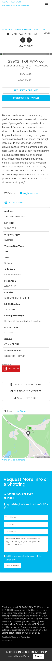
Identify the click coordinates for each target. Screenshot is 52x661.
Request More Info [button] (26, 90)
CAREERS (24, 5)
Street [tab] (23, 411)
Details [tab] (11, 193)
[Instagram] (29, 40)
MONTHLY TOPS (10, 29)
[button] (3, 54)
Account (27, 46)
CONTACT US (38, 29)
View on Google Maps (13, 459)
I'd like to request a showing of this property (24, 558)
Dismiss (38, 656)
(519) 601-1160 (29, 34)
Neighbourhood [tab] (30, 193)
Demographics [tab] (15, 202)
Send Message (12, 566)
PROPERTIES (24, 29)
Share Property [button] (27, 398)
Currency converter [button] (27, 391)
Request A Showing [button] (26, 98)
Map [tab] (9, 411)
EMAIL (13, 34)
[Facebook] (23, 40)
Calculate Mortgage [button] (27, 384)
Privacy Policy (7, 641)
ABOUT (6, 1)
